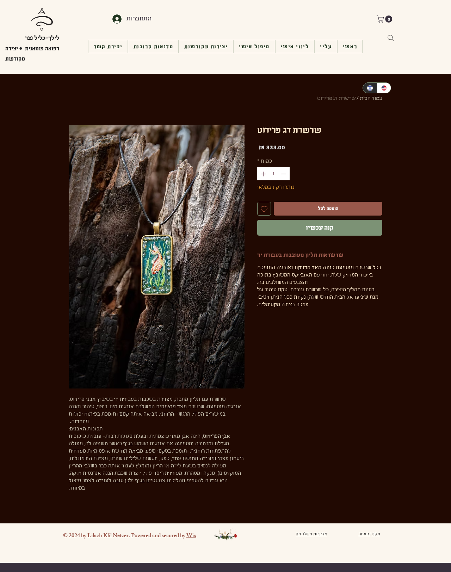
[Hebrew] (370, 88)
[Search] (390, 38)
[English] (384, 88)
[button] (385, 19)
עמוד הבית (371, 99)
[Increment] (262, 174)
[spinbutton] (273, 174)
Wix (191, 536)
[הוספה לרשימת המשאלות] (264, 209)
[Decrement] (284, 174)
